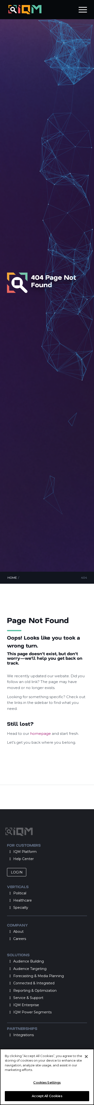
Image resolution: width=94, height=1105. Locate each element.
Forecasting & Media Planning (38, 976)
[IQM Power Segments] (9, 1012)
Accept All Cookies (47, 1096)
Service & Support (28, 998)
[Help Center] (9, 858)
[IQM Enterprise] (9, 1005)
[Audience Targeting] (9, 968)
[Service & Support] (9, 997)
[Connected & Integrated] (9, 983)
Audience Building (28, 961)
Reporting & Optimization (35, 990)
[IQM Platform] (9, 851)
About (18, 931)
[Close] (86, 1056)
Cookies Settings (46, 1082)
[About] (9, 931)
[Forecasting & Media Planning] (9, 976)
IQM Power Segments (32, 1012)
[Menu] (80, 9)
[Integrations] (9, 1035)
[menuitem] (80, 9)
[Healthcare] (9, 900)
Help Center (23, 859)
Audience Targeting (30, 969)
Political (19, 893)
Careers (19, 939)
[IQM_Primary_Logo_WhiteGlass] (39, 9)
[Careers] (9, 938)
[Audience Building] (9, 961)
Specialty (20, 907)
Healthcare (22, 900)
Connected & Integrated (33, 983)
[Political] (9, 893)
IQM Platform (25, 852)
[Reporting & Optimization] (9, 990)
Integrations (23, 1035)
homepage (41, 733)
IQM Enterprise (26, 1005)
